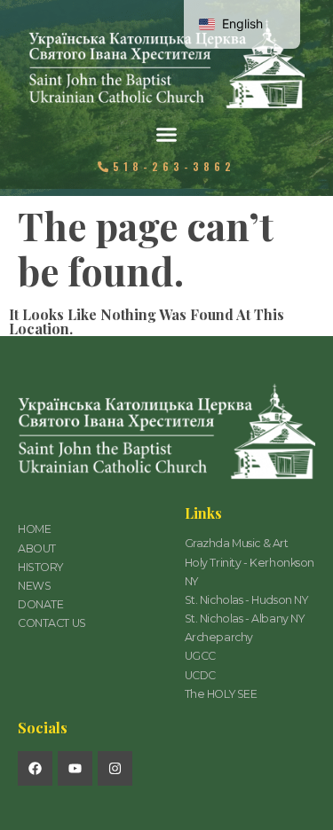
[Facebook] (35, 768)
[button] (167, 135)
